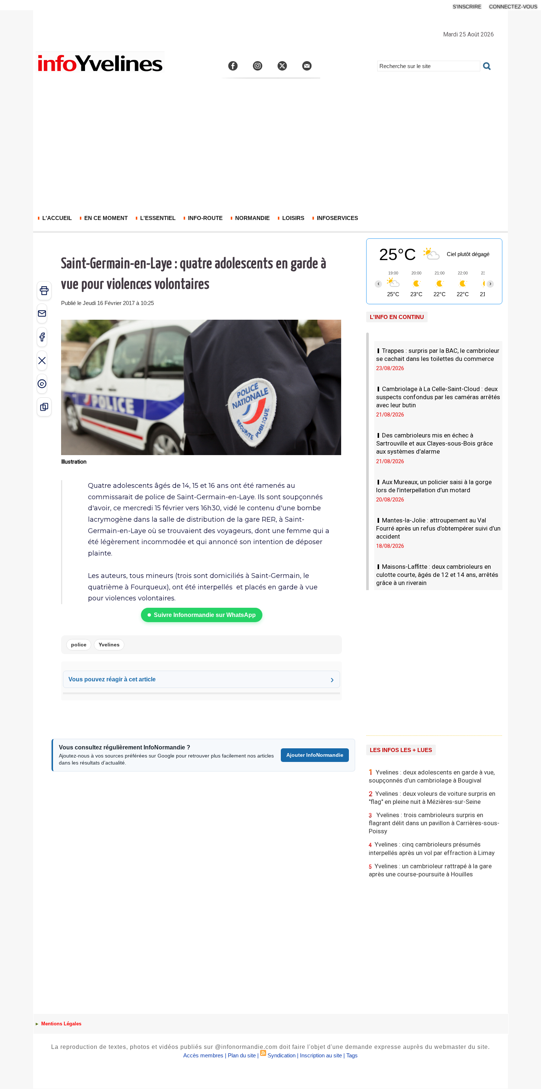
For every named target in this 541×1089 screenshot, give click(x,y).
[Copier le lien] (44, 406)
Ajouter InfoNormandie (314, 755)
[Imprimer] (44, 290)
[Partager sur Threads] (42, 384)
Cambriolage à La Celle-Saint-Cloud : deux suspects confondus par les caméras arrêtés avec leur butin (438, 397)
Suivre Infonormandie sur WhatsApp (205, 615)
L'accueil (56, 218)
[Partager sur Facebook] (42, 337)
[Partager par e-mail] (42, 313)
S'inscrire (467, 7)
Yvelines (109, 645)
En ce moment (105, 218)
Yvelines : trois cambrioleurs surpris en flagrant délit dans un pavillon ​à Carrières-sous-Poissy (434, 823)
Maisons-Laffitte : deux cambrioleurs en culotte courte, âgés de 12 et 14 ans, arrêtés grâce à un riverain (437, 574)
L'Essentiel (157, 218)
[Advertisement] (270, 150)
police (78, 645)
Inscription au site (321, 1055)
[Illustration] (201, 322)
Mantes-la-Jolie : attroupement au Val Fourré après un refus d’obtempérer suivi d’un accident (438, 528)
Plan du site (242, 1055)
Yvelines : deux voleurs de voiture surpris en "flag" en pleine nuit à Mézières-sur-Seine (432, 797)
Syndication (282, 1055)
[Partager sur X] (42, 360)
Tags (352, 1055)
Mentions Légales (60, 1023)
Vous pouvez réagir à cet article (112, 679)
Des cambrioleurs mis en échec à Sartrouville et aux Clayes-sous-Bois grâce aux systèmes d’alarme (434, 443)
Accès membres (203, 1055)
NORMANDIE (252, 218)
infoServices (336, 218)
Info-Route (205, 218)
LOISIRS (292, 218)
